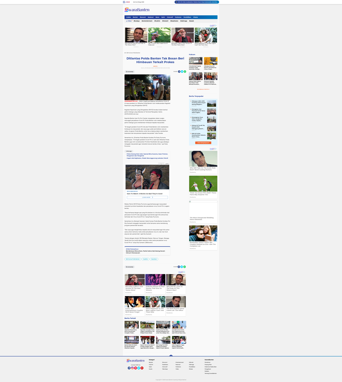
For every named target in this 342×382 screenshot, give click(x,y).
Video (130, 21)
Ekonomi (143, 17)
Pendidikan (187, 17)
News (157, 17)
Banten (135, 17)
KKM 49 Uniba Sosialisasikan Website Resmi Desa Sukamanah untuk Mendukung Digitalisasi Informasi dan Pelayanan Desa (199, 135)
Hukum (192, 55)
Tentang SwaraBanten (211, 373)
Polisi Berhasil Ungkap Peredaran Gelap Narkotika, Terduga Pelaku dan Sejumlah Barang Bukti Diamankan (195, 67)
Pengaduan (208, 369)
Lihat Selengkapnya (202, 142)
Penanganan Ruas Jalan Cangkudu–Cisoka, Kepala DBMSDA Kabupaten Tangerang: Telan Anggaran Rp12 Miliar (198, 119)
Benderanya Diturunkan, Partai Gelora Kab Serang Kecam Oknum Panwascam (145, 252)
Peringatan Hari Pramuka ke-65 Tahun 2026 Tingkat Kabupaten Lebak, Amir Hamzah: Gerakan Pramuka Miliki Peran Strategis (198, 110)
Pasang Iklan (208, 364)
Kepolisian (154, 259)
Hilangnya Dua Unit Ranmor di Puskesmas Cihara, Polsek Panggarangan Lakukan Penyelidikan (210, 67)
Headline (145, 259)
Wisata (195, 17)
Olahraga (184, 21)
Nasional (150, 17)
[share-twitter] (182, 71)
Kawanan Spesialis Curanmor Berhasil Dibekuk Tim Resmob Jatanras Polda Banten (210, 83)
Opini (163, 17)
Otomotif (170, 17)
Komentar (130, 71)
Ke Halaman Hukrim (202, 89)
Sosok (192, 21)
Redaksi (207, 371)
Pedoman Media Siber (211, 366)
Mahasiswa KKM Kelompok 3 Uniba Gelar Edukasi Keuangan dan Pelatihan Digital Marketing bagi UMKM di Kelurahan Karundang (197, 2)
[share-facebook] (179, 71)
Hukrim (157, 21)
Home (128, 2)
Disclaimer (207, 362)
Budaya (137, 21)
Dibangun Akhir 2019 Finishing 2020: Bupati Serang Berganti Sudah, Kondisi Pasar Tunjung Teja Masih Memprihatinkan (199, 102)
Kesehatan (174, 21)
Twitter (139, 370)
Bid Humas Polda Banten (133, 259)
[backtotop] (171, 356)
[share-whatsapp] (185, 71)
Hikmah (191, 362)
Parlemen (178, 17)
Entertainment (147, 21)
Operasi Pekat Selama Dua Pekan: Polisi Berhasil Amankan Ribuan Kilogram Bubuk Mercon (195, 83)
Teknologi (165, 369)
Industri (165, 21)
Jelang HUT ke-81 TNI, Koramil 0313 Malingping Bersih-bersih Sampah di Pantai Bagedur (198, 127)
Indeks (128, 17)
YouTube (143, 370)
